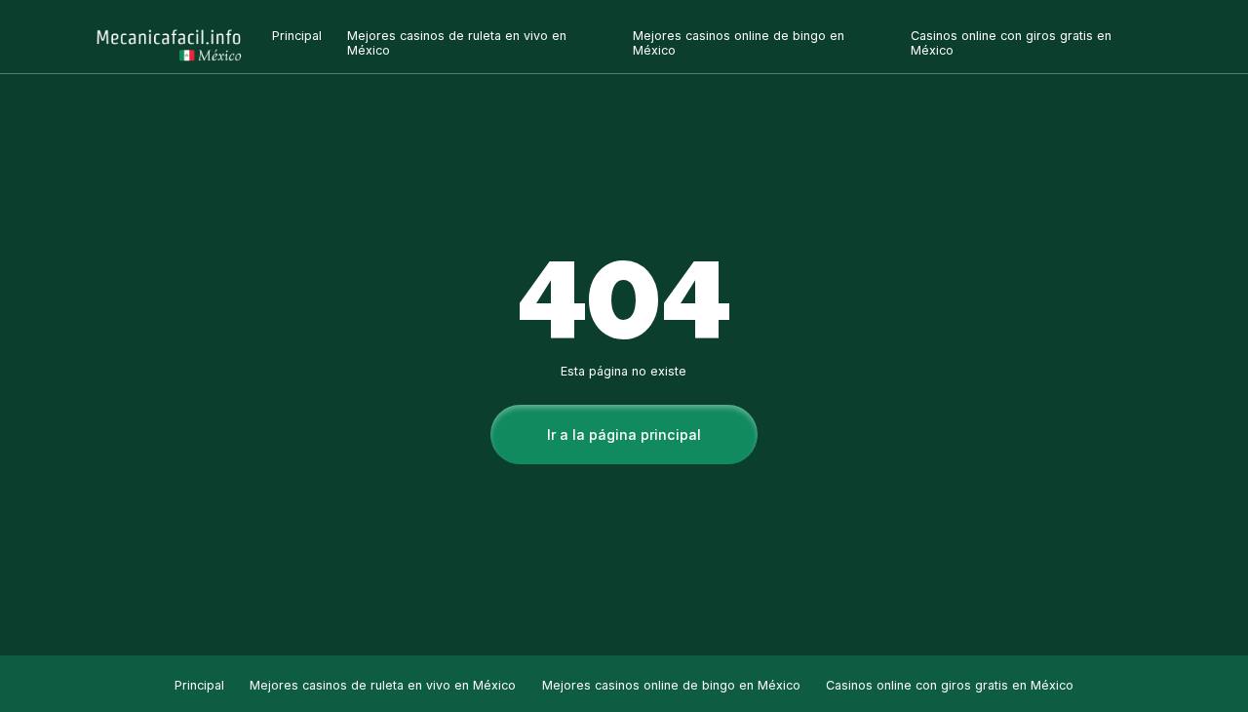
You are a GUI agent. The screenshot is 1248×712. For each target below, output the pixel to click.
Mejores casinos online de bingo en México (671, 685)
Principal (297, 35)
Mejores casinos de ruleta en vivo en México (383, 685)
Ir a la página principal (624, 434)
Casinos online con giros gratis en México (949, 685)
